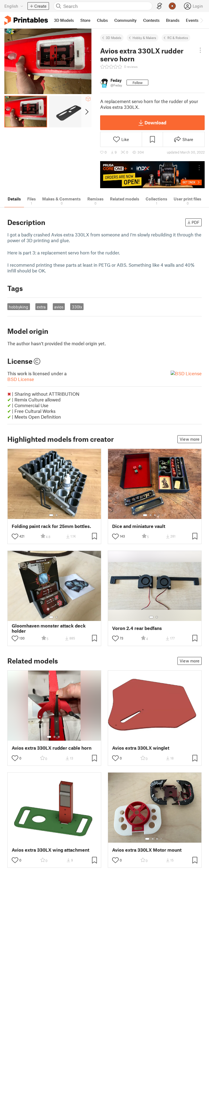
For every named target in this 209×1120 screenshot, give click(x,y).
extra (41, 306)
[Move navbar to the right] (201, 20)
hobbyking (18, 306)
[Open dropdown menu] (200, 50)
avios (58, 306)
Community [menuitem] (125, 20)
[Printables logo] (26, 20)
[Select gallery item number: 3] (155, 515)
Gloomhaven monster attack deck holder (49, 628)
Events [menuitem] (192, 20)
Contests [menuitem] (151, 20)
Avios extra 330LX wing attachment (50, 849)
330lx (77, 306)
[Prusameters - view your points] (172, 6)
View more (189, 439)
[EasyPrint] (159, 6)
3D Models (113, 38)
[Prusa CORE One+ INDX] (152, 174)
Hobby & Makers (144, 38)
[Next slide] (86, 111)
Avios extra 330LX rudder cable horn (51, 747)
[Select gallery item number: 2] (57, 515)
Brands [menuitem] (172, 20)
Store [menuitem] (85, 20)
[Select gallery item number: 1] (51, 515)
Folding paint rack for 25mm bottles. (51, 526)
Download (155, 122)
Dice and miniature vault (138, 526)
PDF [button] (195, 222)
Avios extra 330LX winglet (140, 747)
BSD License (20, 379)
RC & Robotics (177, 38)
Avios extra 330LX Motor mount (147, 849)
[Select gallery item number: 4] (159, 515)
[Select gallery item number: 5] (163, 515)
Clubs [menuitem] (102, 20)
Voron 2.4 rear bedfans (137, 628)
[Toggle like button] (15, 536)
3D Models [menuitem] (64, 20)
